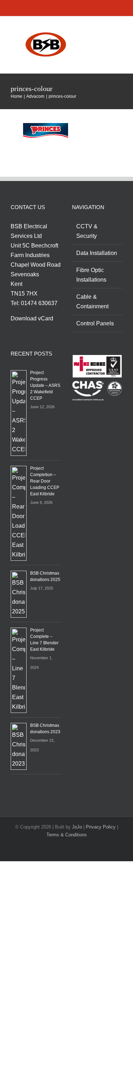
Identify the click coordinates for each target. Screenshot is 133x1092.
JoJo (77, 827)
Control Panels (95, 323)
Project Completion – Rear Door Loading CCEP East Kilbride (44, 481)
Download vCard (32, 318)
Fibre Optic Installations (91, 275)
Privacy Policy (101, 827)
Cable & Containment (92, 301)
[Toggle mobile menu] (119, 30)
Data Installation (96, 253)
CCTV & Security (87, 231)
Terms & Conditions (66, 834)
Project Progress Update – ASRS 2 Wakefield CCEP (45, 385)
